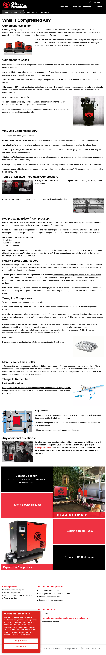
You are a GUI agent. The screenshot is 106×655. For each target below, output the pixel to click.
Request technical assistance (51, 600)
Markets (97, 2)
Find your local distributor (71, 514)
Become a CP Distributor (79, 557)
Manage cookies (71, 649)
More (99, 7)
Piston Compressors (12, 595)
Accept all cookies (21, 640)
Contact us (17, 12)
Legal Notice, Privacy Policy (49, 648)
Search (90, 2)
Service (13, 598)
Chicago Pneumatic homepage (15, 5)
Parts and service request (49, 597)
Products (64, 7)
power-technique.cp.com (49, 622)
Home (6, 12)
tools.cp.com (44, 613)
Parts (6, 598)
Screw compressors (12, 592)
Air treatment (28, 595)
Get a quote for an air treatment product (55, 594)
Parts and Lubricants (81, 7)
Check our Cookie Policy (20, 635)
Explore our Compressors (18, 567)
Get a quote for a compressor (51, 590)
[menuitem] (63, 7)
